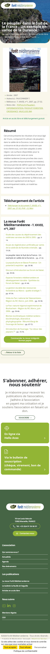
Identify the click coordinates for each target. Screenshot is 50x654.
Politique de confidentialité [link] (25, 651)
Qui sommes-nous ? (10, 552)
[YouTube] (4, 605)
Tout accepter (10, 647)
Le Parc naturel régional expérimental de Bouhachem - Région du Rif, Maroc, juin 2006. (24, 308)
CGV (4, 617)
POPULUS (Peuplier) (26, 105)
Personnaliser (40, 647)
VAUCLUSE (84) (25, 111)
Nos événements (9, 566)
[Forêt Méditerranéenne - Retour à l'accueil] (18, 5)
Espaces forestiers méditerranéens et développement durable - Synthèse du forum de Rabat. (22, 280)
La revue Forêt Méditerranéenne (15, 581)
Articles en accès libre (38, 34)
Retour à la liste (13, 352)
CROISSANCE (12, 111)
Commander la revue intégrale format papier (25, 339)
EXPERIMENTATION (15, 108)
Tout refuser (25, 647)
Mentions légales (9, 612)
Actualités (6, 557)
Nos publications (18, 34)
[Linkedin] (9, 605)
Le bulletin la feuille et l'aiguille (15, 586)
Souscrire (25, 417)
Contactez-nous (26, 533)
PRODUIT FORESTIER (33, 108)
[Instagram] (14, 605)
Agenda (5, 561)
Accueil (5, 34)
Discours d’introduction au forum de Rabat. (25, 270)
